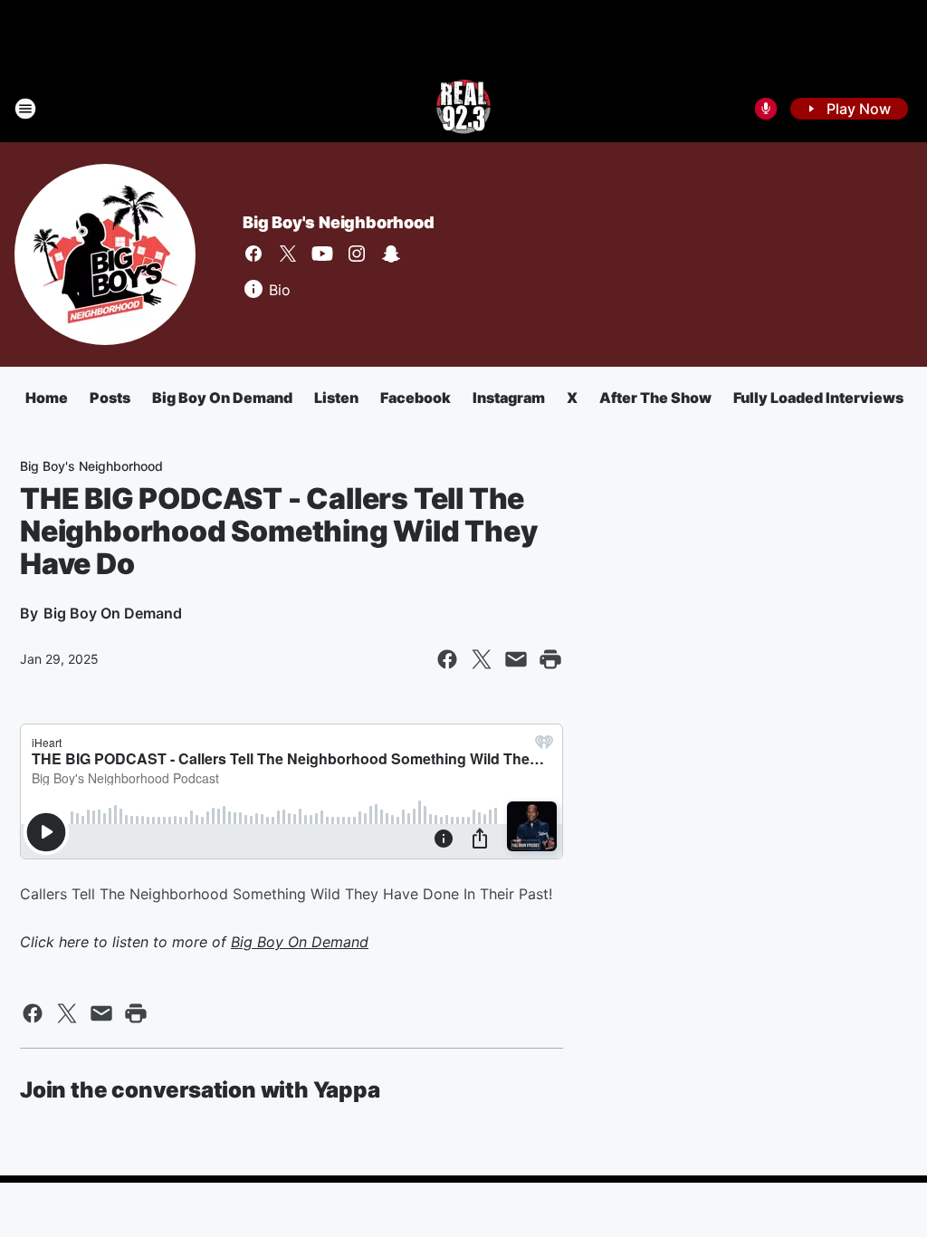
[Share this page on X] (481, 659)
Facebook (415, 397)
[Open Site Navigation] (25, 109)
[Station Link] (463, 109)
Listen (336, 397)
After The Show (655, 397)
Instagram (509, 397)
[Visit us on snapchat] (391, 253)
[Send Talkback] (766, 109)
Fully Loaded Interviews (818, 397)
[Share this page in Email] (516, 659)
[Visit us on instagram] (357, 253)
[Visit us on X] (288, 253)
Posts (110, 397)
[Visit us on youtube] (322, 253)
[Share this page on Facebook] (447, 659)
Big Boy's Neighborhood (339, 222)
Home (46, 397)
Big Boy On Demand (222, 397)
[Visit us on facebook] (253, 253)
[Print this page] (550, 659)
